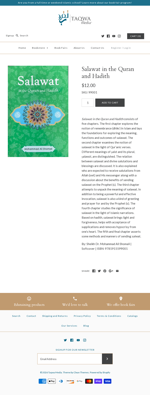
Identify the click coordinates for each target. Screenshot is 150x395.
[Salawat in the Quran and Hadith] (38, 111)
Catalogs (132, 315)
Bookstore (40, 47)
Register (116, 47)
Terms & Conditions (109, 315)
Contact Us (97, 47)
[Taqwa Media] (75, 12)
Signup (10, 35)
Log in (127, 47)
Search (16, 315)
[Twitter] (102, 36)
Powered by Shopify (100, 372)
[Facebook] (108, 36)
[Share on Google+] (111, 270)
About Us (79, 47)
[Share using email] (117, 270)
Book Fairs (61, 47)
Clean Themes (81, 372)
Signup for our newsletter (75, 349)
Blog (86, 325)
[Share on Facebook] (93, 270)
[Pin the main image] (104, 270)
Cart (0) (135, 36)
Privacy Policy (82, 315)
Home (22, 47)
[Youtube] (113, 36)
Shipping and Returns (55, 315)
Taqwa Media (55, 372)
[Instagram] (119, 36)
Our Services (69, 325)
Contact (31, 315)
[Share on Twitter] (99, 270)
